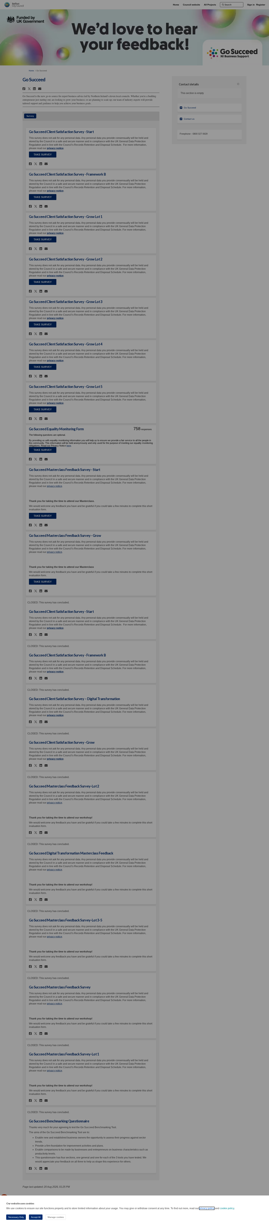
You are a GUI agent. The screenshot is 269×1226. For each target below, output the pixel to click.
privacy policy (206, 1208)
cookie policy (227, 1208)
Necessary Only (16, 1217)
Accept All (35, 1217)
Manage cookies (56, 1217)
